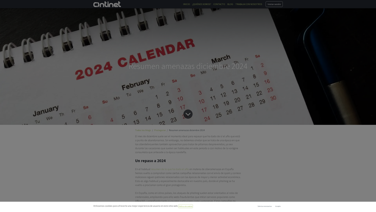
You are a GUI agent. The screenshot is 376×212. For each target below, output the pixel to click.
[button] (278, 206)
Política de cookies (185, 206)
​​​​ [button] (265, 206)
